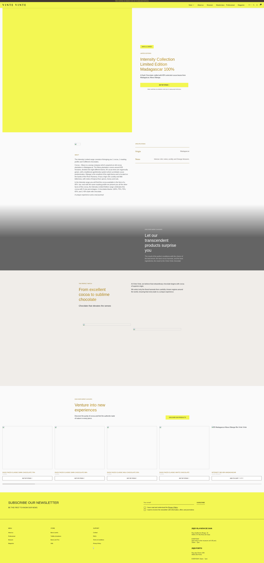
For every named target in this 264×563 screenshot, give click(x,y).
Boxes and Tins (55, 540)
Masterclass (220, 5)
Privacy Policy (173, 507)
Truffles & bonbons (56, 536)
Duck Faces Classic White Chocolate (174, 472)
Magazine (241, 5)
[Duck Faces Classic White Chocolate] (184, 447)
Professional (230, 5)
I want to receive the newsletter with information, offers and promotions (170, 510)
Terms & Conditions (98, 540)
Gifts (52, 543)
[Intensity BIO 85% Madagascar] (237, 447)
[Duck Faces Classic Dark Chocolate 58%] (80, 447)
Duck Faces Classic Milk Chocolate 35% (123, 472)
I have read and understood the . (162, 507)
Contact (95, 532)
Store (190, 5)
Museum (210, 5)
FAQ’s (94, 536)
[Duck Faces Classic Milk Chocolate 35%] (132, 447)
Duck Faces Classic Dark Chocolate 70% (18, 472)
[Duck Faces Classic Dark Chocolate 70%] (27, 447)
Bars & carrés (54, 532)
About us (201, 5)
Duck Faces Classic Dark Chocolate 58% (71, 472)
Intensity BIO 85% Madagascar (224, 472)
